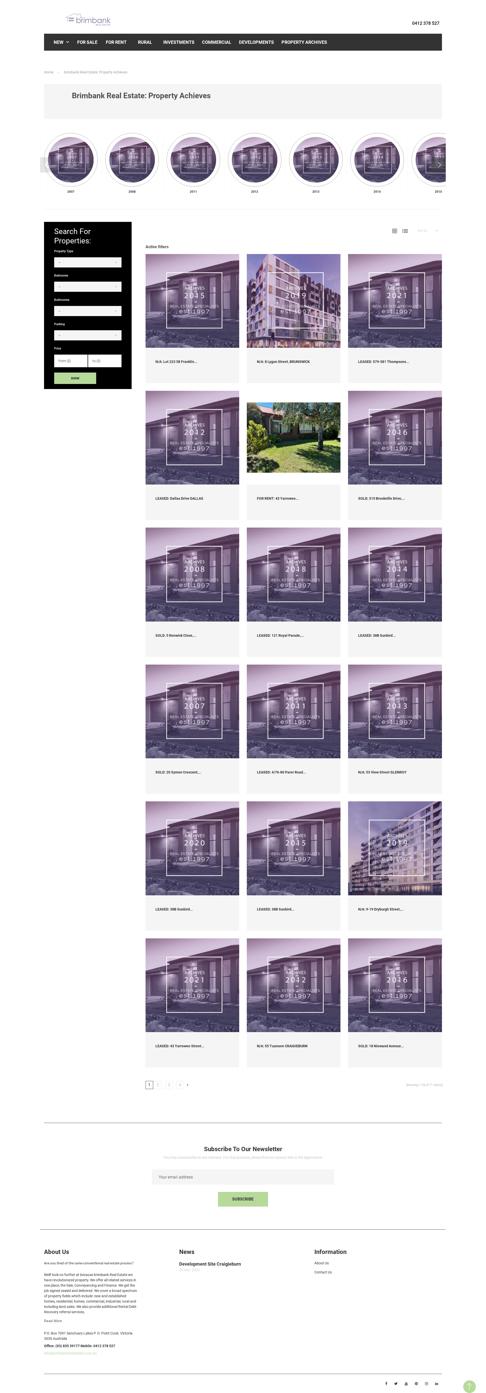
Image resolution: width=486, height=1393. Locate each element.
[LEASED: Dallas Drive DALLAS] (192, 438)
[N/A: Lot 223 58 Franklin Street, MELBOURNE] (192, 301)
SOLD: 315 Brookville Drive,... (381, 498)
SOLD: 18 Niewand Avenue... (381, 1046)
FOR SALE (87, 42)
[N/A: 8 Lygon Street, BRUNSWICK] (293, 301)
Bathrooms (61, 300)
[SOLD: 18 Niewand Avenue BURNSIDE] (395, 985)
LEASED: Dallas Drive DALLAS (179, 498)
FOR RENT (116, 42)
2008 (132, 192)
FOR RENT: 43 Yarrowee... (278, 498)
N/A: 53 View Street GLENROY (382, 772)
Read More (53, 1321)
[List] (405, 231)
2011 (193, 192)
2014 (377, 192)
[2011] (193, 160)
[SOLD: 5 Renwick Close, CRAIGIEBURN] (192, 574)
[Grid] (394, 231)
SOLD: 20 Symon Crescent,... (178, 772)
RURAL (145, 42)
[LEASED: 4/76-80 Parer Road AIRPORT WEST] (293, 711)
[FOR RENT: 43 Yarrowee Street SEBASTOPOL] (293, 438)
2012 (254, 192)
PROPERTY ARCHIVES (304, 42)
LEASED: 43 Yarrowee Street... (179, 1046)
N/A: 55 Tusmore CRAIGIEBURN (282, 1046)
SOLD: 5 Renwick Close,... (175, 635)
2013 (315, 192)
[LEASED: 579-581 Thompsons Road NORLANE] (395, 301)
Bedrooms (61, 275)
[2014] (377, 160)
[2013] (316, 160)
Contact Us (323, 1272)
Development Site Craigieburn (210, 1264)
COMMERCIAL (216, 42)
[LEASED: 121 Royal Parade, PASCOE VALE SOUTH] (293, 574)
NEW (59, 42)
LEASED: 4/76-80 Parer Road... (281, 772)
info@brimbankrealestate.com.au (70, 1353)
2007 (70, 192)
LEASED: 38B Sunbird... (377, 635)
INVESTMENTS (178, 42)
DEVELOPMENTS (256, 42)
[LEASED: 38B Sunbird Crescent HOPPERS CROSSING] (395, 574)
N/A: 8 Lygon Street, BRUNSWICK (283, 362)
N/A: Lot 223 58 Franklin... (176, 362)
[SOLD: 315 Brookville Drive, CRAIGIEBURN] (395, 438)
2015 (438, 192)
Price (57, 348)
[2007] (71, 160)
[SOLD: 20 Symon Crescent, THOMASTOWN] (192, 711)
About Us (321, 1263)
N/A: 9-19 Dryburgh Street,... (380, 909)
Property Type (63, 251)
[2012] (254, 160)
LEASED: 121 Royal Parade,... (280, 635)
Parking (59, 324)
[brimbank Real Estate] (91, 19)
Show (75, 378)
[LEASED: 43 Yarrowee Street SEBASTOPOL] (192, 985)
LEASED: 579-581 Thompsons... (383, 362)
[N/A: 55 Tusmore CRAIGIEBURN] (293, 985)
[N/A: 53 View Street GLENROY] (395, 711)
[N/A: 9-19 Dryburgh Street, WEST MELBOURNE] (395, 848)
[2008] (132, 160)
